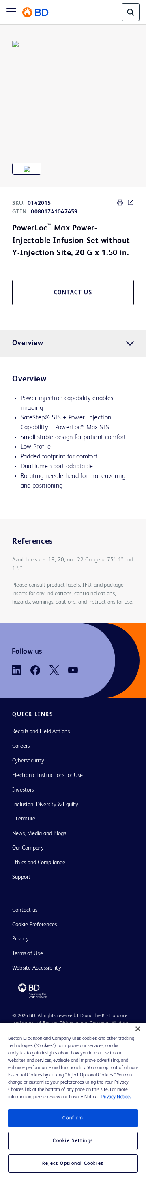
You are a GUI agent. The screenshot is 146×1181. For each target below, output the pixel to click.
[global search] (131, 12)
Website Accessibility (36, 968)
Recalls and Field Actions (41, 731)
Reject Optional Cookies (73, 1163)
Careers (21, 746)
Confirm (72, 1118)
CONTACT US (73, 292)
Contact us (24, 910)
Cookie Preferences (34, 924)
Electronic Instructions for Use (47, 775)
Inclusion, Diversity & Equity (45, 804)
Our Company (28, 848)
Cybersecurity (28, 761)
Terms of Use (27, 953)
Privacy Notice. (116, 1097)
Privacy (20, 939)
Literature (23, 819)
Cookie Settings (73, 1140)
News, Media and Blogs (39, 833)
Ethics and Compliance (38, 862)
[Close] (137, 1028)
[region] (73, 1102)
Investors (23, 790)
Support (21, 877)
